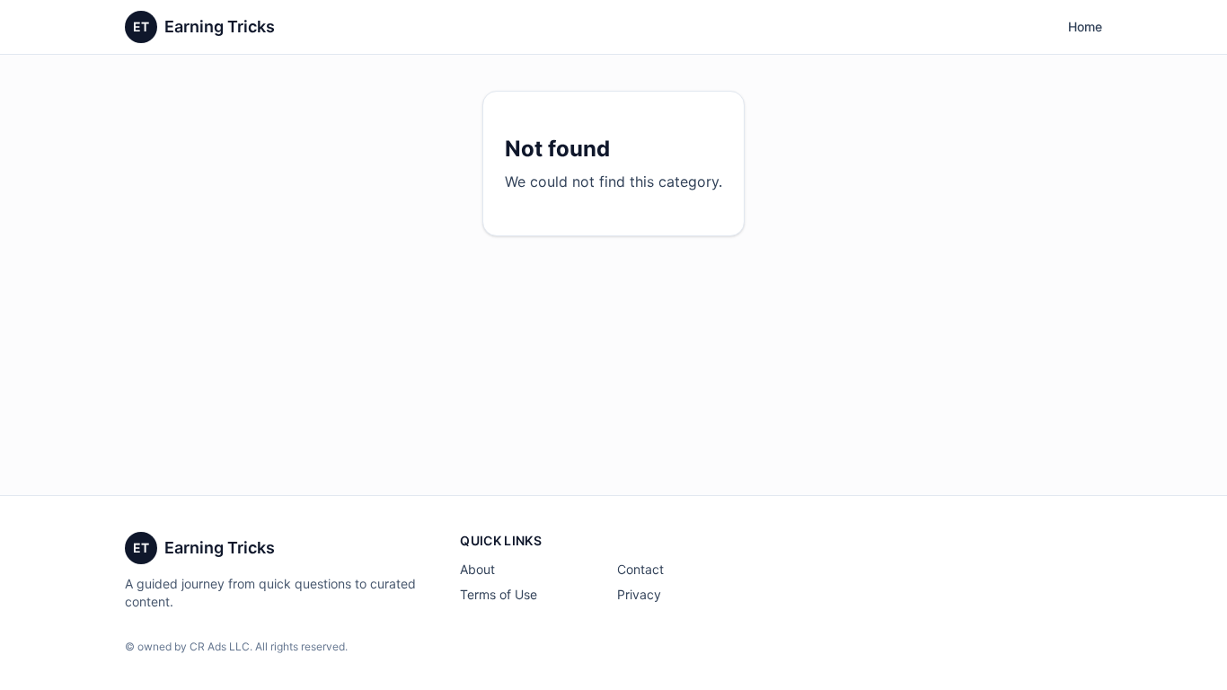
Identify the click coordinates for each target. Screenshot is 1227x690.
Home (1085, 26)
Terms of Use (498, 594)
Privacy (639, 594)
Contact (640, 569)
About (477, 569)
